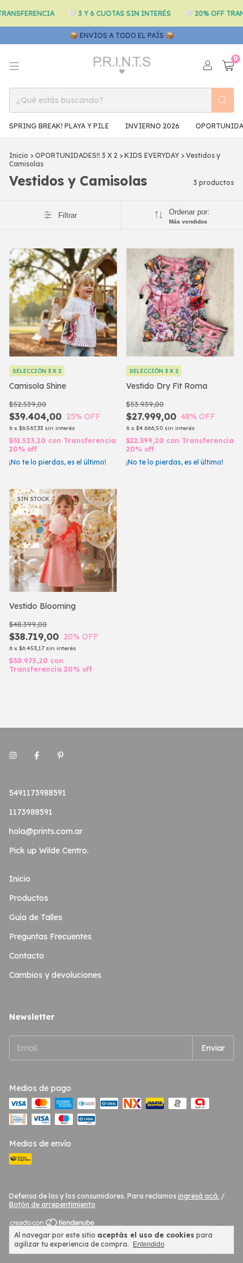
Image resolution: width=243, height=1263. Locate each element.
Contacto (26, 956)
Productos (28, 898)
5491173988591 (37, 793)
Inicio (18, 155)
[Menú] (14, 66)
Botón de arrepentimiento (52, 1204)
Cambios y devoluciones (55, 975)
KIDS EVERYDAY (151, 155)
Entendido (148, 1244)
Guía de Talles (35, 917)
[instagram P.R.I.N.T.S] (13, 755)
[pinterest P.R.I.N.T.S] (60, 755)
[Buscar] (222, 100)
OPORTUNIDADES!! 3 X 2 (77, 155)
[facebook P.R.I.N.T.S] (37, 755)
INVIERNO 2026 (152, 126)
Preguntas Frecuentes (50, 936)
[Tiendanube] (53, 1225)
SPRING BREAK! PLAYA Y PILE (59, 126)
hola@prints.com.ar (46, 831)
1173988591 (31, 812)
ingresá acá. (198, 1196)
